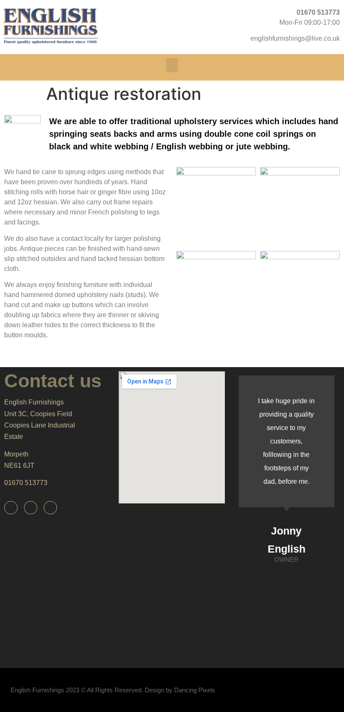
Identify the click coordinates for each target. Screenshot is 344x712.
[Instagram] (50, 507)
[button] (172, 65)
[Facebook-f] (11, 507)
